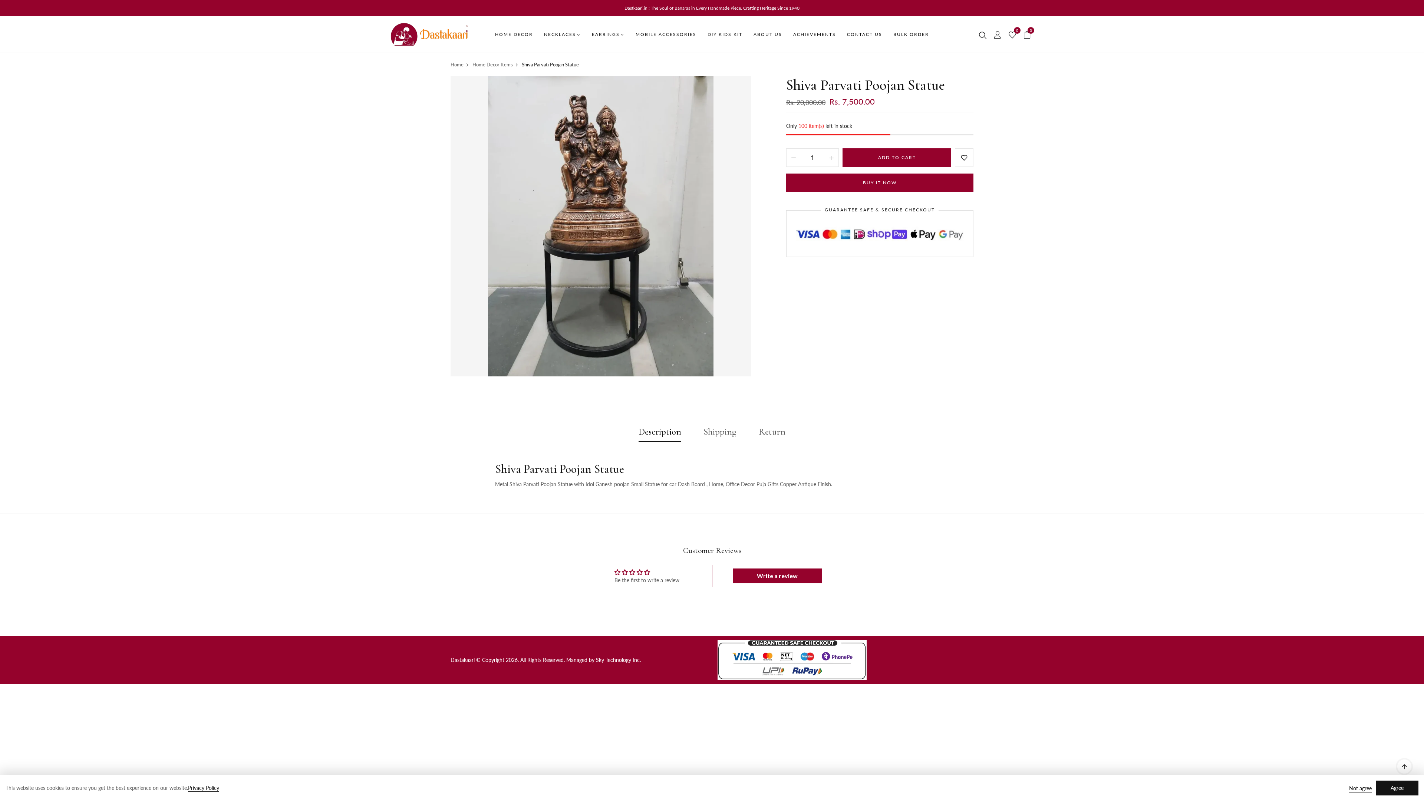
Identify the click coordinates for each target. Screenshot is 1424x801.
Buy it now (880, 182)
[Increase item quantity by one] (831, 158)
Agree (1397, 788)
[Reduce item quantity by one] (794, 158)
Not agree (1360, 788)
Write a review (777, 575)
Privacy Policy (203, 788)
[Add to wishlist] (964, 157)
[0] (1012, 35)
